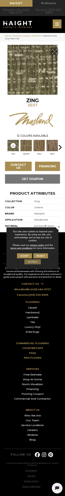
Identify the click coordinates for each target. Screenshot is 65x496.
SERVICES (32, 368)
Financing (47, 166)
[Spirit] (52, 145)
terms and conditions (21, 248)
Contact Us (18, 166)
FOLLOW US (21, 454)
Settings (33, 262)
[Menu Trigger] (57, 23)
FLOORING (33, 302)
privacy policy (37, 245)
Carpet (26, 35)
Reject (41, 256)
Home (8, 35)
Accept (24, 256)
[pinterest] (51, 454)
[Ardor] (39, 145)
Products (36, 35)
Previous (5, 145)
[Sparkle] (26, 145)
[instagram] (44, 454)
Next (60, 145)
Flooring (17, 35)
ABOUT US (33, 409)
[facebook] (37, 454)
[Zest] (13, 145)
